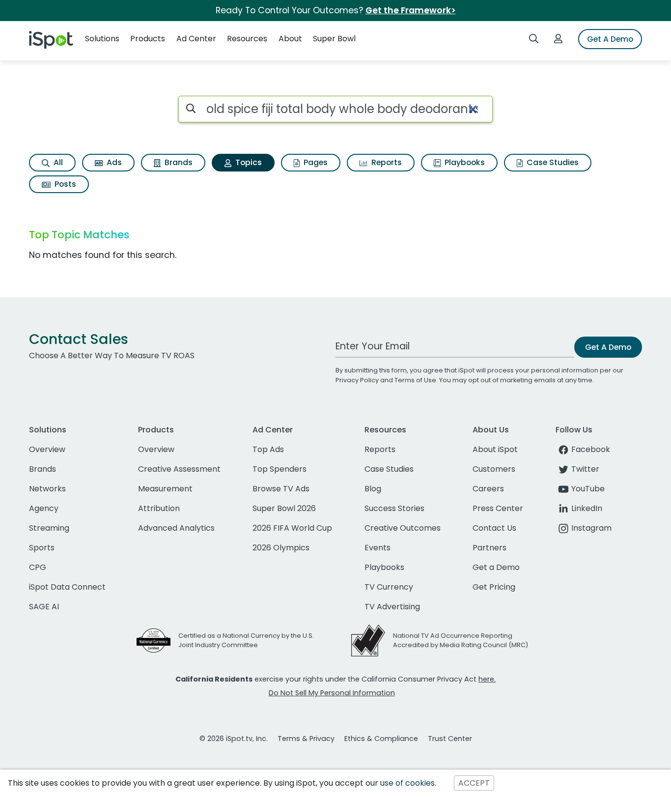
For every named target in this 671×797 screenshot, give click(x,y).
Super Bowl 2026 (284, 508)
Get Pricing (494, 587)
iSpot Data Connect (67, 587)
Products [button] (147, 38)
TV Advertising (392, 606)
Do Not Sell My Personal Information (332, 693)
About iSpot (495, 449)
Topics (247, 162)
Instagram (591, 528)
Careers (488, 488)
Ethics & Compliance (381, 738)
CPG (37, 567)
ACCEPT (474, 783)
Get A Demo (610, 39)
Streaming (49, 528)
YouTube (588, 488)
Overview (47, 449)
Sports (42, 547)
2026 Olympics (280, 547)
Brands (178, 162)
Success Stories (394, 508)
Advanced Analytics (176, 528)
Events (377, 547)
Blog (372, 488)
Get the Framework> (410, 10)
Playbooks (464, 162)
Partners (489, 547)
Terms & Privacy (306, 738)
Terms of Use (415, 380)
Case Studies (552, 162)
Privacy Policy (357, 380)
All (57, 162)
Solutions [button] (102, 38)
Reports (385, 162)
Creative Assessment (179, 469)
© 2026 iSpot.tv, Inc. (233, 738)
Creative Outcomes (402, 528)
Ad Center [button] (196, 38)
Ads (113, 162)
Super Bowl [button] (334, 38)
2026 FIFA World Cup (292, 528)
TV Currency (388, 587)
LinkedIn (586, 508)
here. (487, 679)
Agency (43, 508)
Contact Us (494, 528)
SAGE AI (44, 606)
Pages (315, 162)
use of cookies (407, 783)
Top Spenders (279, 469)
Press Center (498, 508)
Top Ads (268, 449)
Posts (64, 184)
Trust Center (450, 738)
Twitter (585, 469)
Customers (494, 469)
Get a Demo (496, 567)
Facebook (590, 449)
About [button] (290, 38)
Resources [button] (247, 38)
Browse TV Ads (280, 488)
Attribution (159, 508)
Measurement (165, 488)
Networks (47, 488)
